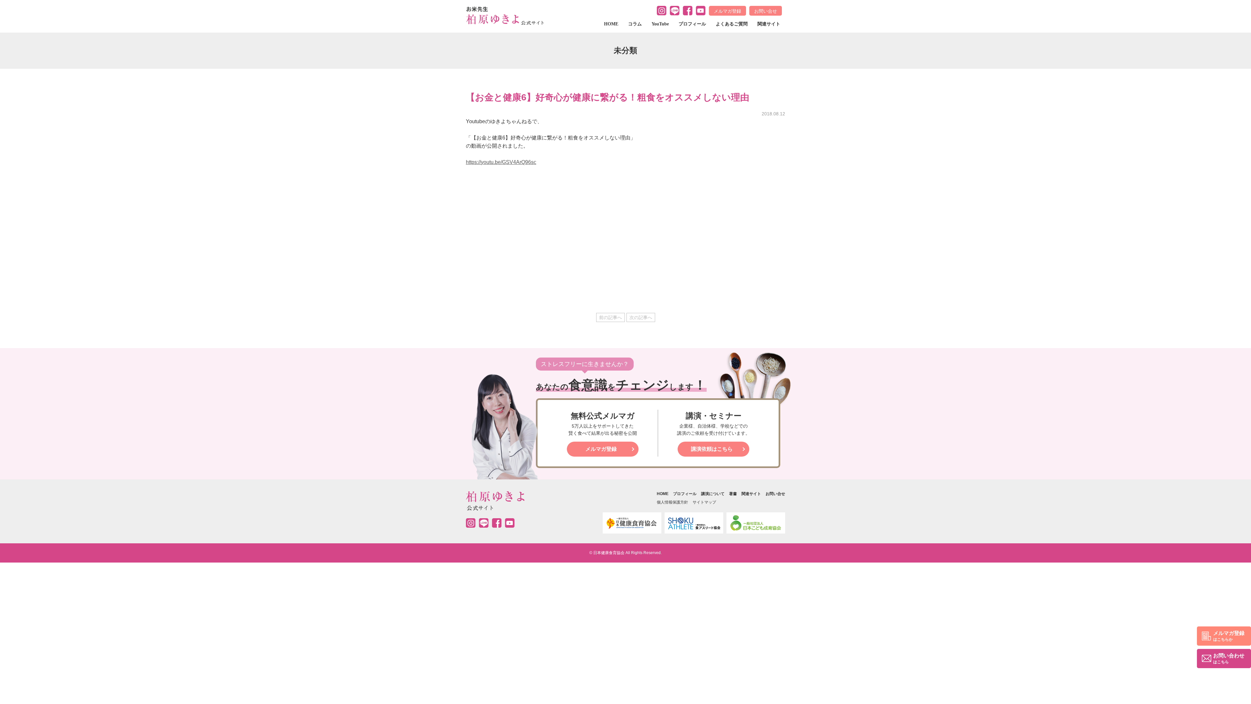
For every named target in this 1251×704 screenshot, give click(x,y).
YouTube (660, 24)
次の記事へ (640, 317)
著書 (733, 493)
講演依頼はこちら (712, 449)
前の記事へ (610, 317)
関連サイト (768, 24)
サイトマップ (704, 502)
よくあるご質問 (732, 24)
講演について (713, 493)
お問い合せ (765, 11)
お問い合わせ (1228, 658)
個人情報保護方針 (672, 502)
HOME (611, 24)
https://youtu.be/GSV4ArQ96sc (501, 162)
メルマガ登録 (727, 11)
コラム (635, 24)
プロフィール (692, 24)
